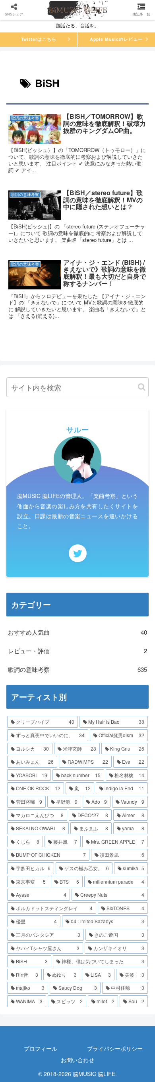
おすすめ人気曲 (77, 632)
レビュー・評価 (77, 651)
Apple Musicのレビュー (116, 39)
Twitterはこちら (38, 39)
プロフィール (40, 1048)
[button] (142, 387)
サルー (77, 429)
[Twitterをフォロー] (78, 553)
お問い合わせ (77, 1060)
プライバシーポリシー (115, 1048)
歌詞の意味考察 (77, 669)
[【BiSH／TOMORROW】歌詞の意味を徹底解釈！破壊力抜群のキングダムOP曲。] (95, 1000)
